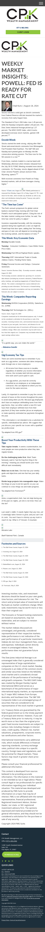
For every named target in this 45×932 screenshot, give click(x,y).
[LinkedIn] (9, 861)
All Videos (6, 872)
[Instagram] (12, 861)
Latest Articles (8, 870)
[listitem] (22, 196)
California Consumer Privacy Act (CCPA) (17, 896)
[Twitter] (5, 861)
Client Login (23, 32)
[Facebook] (2, 861)
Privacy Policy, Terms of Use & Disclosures (13, 920)
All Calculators (8, 874)
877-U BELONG (22, 28)
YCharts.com (11, 190)
